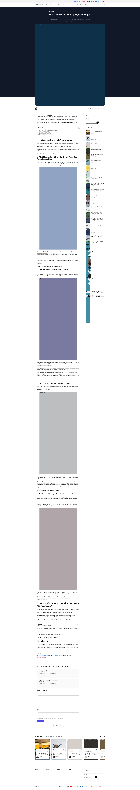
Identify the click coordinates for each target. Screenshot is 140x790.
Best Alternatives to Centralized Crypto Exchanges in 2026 (97, 207)
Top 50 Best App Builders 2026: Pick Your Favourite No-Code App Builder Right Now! (97, 219)
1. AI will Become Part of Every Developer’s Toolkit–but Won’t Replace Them (48, 130)
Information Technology (89, 751)
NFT (92, 278)
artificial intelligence (47, 146)
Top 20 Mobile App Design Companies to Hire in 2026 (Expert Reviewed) (97, 196)
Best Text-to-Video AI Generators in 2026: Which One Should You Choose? (97, 230)
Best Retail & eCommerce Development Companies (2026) (97, 155)
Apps (86, 749)
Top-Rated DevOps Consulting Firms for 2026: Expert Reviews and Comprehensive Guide (97, 184)
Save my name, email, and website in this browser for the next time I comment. (51, 718)
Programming (94, 274)
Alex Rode (39, 107)
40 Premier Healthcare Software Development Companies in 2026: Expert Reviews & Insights (97, 167)
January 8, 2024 (41, 681)
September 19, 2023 (42, 671)
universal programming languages (73, 274)
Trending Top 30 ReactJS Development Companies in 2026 (97, 242)
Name (38, 705)
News (92, 282)
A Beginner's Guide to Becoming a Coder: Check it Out (48, 680)
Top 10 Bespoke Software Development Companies (97, 201)
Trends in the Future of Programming (43, 129)
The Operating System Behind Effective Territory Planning (97, 178)
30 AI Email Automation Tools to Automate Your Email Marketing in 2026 (97, 161)
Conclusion (39, 135)
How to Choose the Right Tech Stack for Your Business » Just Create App (51, 670)
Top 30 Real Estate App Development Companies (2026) (97, 143)
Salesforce (93, 266)
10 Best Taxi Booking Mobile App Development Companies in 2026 (96, 132)
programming (50, 115)
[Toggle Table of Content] (78, 128)
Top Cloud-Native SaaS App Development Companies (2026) (96, 149)
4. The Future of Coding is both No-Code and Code (45, 133)
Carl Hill (89, 756)
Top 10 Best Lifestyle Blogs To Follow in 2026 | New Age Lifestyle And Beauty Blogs (97, 138)
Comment (39, 694)
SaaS (92, 270)
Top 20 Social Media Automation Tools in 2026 (97, 172)
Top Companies (94, 251)
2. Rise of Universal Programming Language (44, 131)
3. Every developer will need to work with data (44, 132)
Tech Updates (51, 11)
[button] (89, 109)
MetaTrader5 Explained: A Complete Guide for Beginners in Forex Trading (97, 236)
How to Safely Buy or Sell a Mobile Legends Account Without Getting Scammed (96, 213)
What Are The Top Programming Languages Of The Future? (46, 134)
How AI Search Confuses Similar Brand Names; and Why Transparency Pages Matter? (97, 225)
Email (38, 709)
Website (38, 713)
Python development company (42, 253)
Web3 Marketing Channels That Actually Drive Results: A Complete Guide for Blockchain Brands (97, 190)
